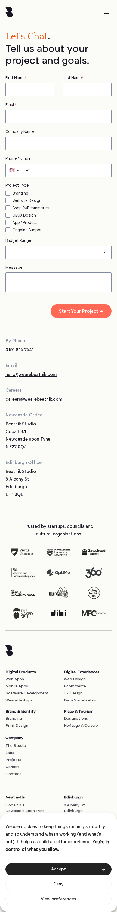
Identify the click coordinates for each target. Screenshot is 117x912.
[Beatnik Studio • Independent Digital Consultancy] (9, 12)
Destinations (76, 718)
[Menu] (105, 12)
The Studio (15, 746)
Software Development (27, 693)
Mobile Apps (16, 686)
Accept (58, 869)
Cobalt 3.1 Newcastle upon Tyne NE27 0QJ (25, 811)
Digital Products (20, 672)
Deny (58, 884)
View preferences (58, 899)
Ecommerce (75, 686)
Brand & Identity (20, 711)
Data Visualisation (80, 700)
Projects (13, 760)
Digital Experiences (81, 672)
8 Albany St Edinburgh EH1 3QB (74, 811)
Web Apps (14, 679)
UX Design (73, 693)
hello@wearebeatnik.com (31, 374)
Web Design (75, 679)
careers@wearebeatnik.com (34, 399)
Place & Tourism (78, 711)
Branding (13, 718)
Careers (12, 767)
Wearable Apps (19, 700)
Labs (9, 753)
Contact (13, 774)
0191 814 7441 (19, 350)
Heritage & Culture (81, 726)
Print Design (16, 726)
